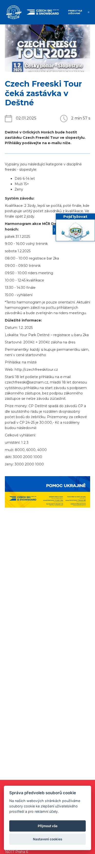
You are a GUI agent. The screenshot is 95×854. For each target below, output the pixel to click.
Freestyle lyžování (75, 12)
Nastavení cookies (47, 839)
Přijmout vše (47, 826)
